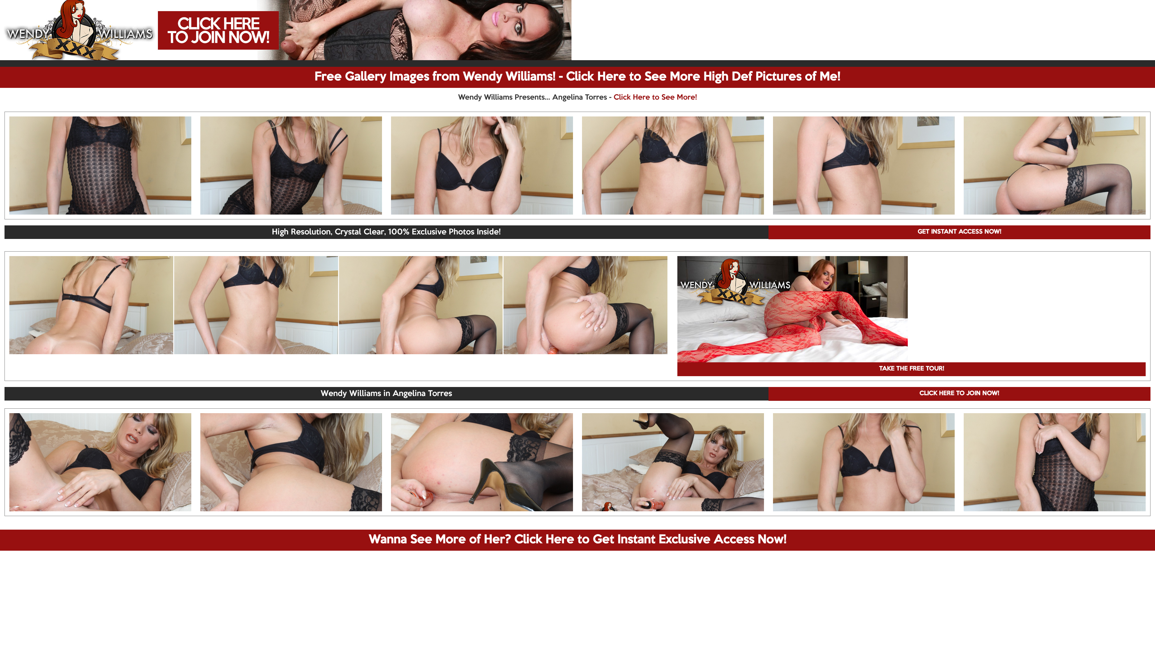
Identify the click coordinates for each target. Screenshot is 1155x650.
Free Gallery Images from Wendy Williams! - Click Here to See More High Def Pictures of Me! (577, 77)
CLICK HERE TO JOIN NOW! (959, 393)
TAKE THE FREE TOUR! (911, 369)
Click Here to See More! (655, 97)
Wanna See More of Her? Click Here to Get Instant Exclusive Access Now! (578, 539)
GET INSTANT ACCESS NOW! (959, 232)
